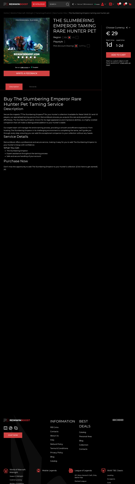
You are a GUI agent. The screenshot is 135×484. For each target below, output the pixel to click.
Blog (52, 457)
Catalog (53, 461)
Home (6, 13)
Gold (109, 483)
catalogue (40, 4)
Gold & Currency (16, 480)
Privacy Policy (56, 452)
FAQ (52, 440)
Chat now (13, 435)
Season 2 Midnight (16, 476)
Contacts (54, 431)
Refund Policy (56, 444)
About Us (54, 436)
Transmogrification (43, 13)
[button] (124, 4)
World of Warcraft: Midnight (22, 13)
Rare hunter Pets (60, 13)
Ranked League (80, 481)
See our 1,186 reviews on (85, 4)
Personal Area (85, 436)
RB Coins (54, 427)
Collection (83, 445)
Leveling (110, 475)
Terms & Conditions (59, 448)
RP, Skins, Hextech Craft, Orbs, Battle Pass (86, 476)
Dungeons (111, 479)
